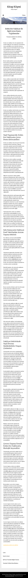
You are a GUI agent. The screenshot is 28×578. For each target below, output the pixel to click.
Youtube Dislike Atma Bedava (10, 563)
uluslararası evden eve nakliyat (10, 545)
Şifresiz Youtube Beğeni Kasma (11, 559)
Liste (4, 552)
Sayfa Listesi (6, 556)
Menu (23, 15)
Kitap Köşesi (14, 6)
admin (14, 38)
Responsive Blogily (9, 575)
